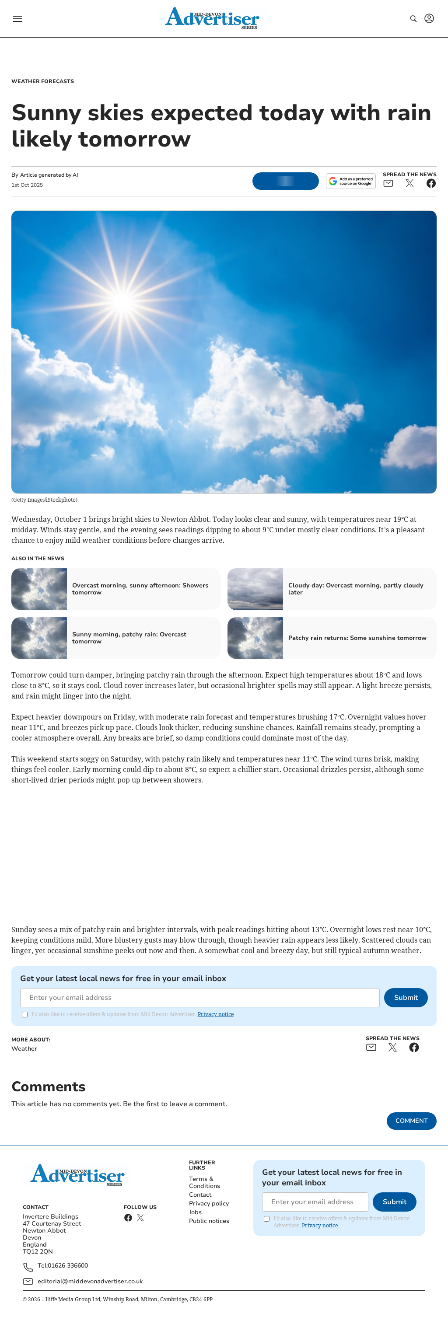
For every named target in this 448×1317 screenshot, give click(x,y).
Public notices (209, 1221)
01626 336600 (68, 1266)
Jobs (195, 1212)
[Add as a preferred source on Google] (351, 181)
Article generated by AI (49, 174)
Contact (200, 1195)
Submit (406, 998)
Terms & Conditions (204, 1182)
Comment (412, 1121)
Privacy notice (216, 1014)
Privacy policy (209, 1203)
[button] (17, 18)
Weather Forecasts (42, 81)
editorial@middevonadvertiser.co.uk (90, 1281)
